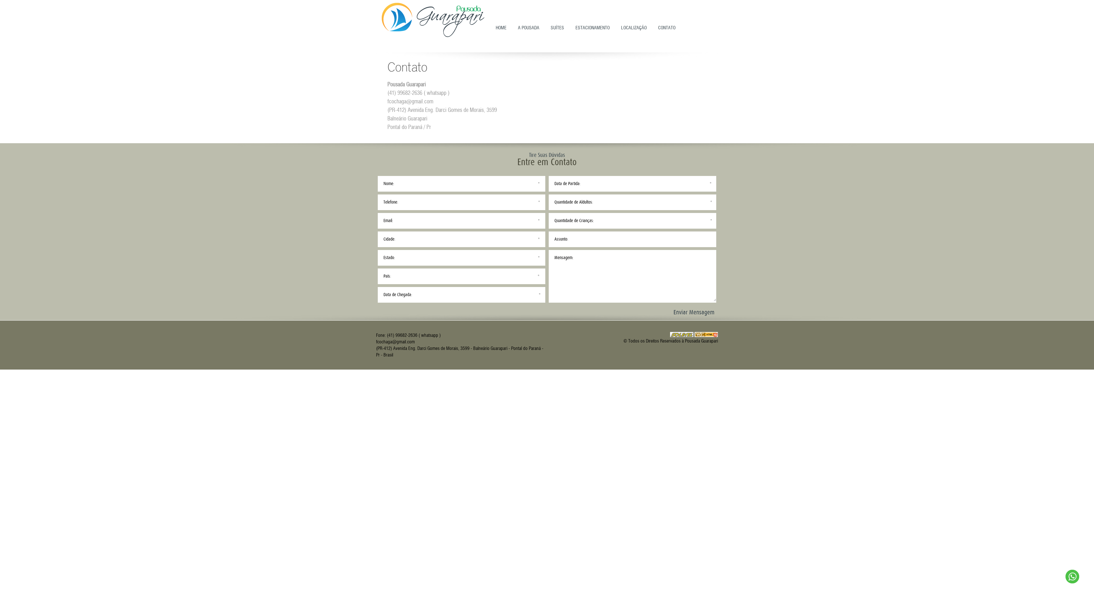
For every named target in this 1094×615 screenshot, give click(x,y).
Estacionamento (592, 27)
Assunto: (561, 239)
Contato (666, 27)
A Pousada (528, 27)
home (501, 27)
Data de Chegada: (397, 294)
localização (634, 27)
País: (387, 276)
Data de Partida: (567, 183)
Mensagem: (563, 257)
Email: (388, 220)
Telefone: (390, 202)
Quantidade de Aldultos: (573, 202)
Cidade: (389, 239)
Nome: (388, 183)
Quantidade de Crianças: (574, 220)
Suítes (557, 27)
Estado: (389, 257)
